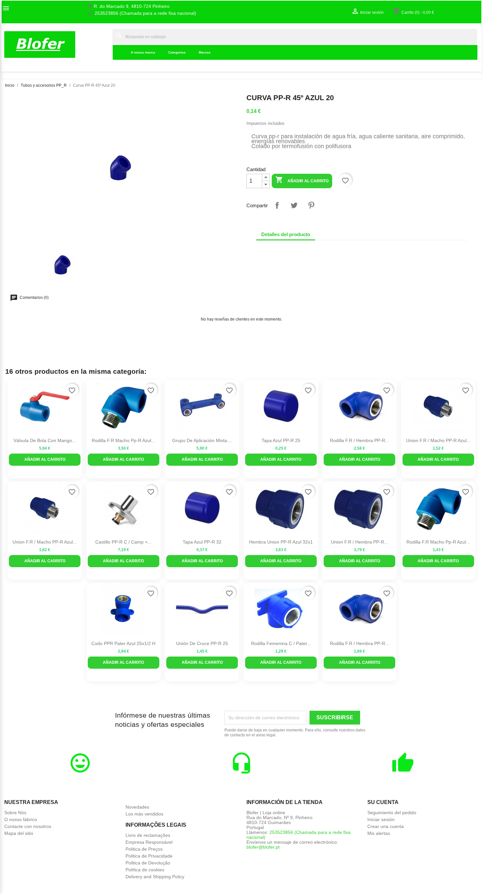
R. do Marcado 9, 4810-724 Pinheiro (132, 6)
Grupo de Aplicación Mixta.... (202, 440)
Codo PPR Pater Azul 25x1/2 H (123, 643)
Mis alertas (378, 833)
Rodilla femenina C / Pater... (281, 643)
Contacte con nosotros (27, 826)
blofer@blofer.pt (263, 847)
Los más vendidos (144, 813)
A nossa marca (143, 52)
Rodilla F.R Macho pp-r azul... (123, 440)
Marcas (205, 52)
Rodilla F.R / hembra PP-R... (359, 440)
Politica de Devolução (148, 862)
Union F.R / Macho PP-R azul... (438, 440)
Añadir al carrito (302, 180)
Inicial (102, 44)
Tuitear (294, 205)
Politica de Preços (144, 849)
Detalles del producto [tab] (285, 234)
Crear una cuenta (385, 826)
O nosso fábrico (20, 819)
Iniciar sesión (381, 819)
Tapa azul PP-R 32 (202, 542)
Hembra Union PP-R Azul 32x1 (281, 542)
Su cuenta (383, 802)
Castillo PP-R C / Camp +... (123, 542)
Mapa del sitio (18, 833)
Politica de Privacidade (149, 856)
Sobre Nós (15, 812)
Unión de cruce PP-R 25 (202, 643)
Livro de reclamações (148, 835)
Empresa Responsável (149, 842)
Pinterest (311, 205)
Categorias (177, 52)
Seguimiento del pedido (391, 812)
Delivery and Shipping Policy (155, 876)
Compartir (277, 205)
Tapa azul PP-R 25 (281, 440)
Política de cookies (145, 869)
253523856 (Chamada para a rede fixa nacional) (145, 13)
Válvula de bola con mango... (44, 440)
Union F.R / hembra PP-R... (359, 542)
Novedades (137, 807)
